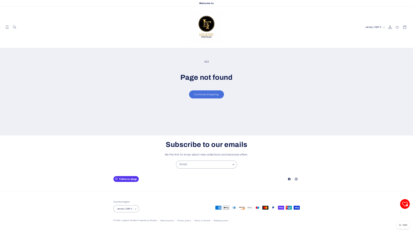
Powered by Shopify (147, 220)
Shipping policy (221, 221)
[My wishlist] (397, 26)
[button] (7, 27)
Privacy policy (184, 221)
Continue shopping (206, 94)
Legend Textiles (129, 220)
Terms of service (202, 221)
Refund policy (167, 221)
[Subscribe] (233, 165)
